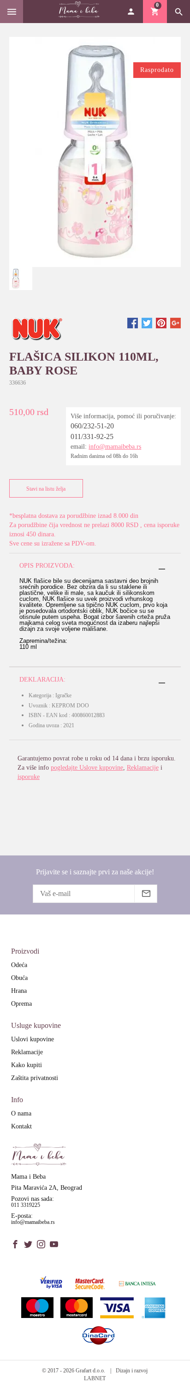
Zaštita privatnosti (34, 1077)
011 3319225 (25, 1205)
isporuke (29, 776)
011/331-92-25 (92, 436)
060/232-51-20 (92, 426)
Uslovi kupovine (32, 1039)
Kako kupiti (26, 1065)
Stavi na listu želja (45, 489)
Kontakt (21, 1126)
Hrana (19, 990)
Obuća (19, 977)
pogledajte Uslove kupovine (87, 767)
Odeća (19, 965)
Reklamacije (143, 767)
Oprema (21, 1003)
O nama (21, 1113)
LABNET (95, 1378)
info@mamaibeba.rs (115, 446)
